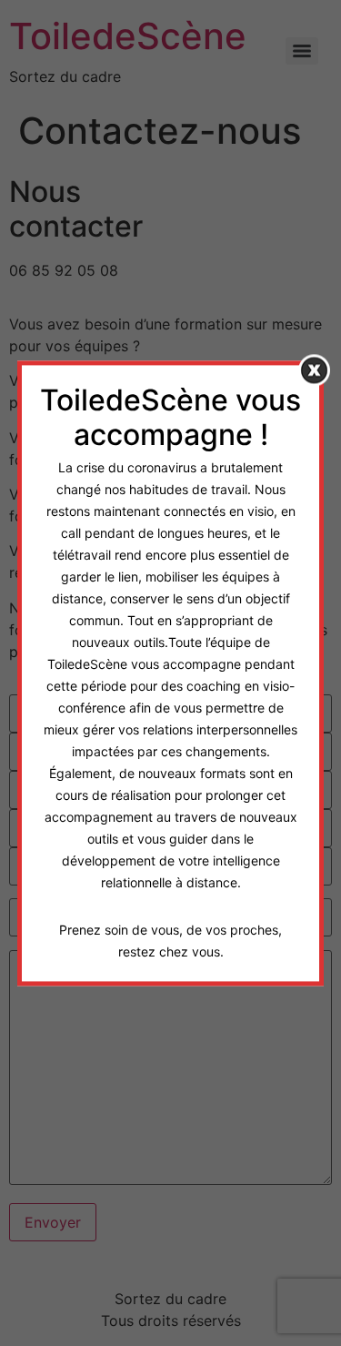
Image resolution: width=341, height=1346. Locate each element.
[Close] (314, 370)
